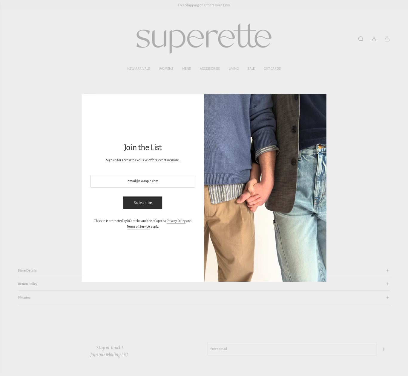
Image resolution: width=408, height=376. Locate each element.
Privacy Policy (176, 221)
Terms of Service (138, 226)
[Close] (315, 104)
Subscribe (143, 202)
